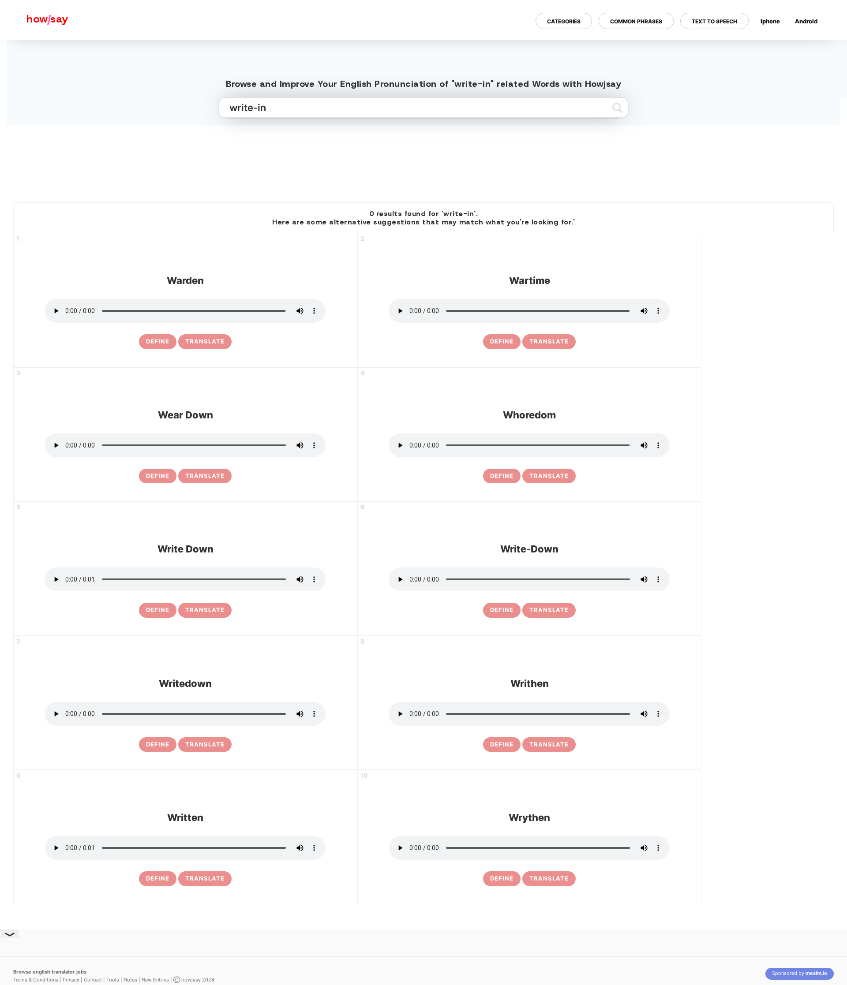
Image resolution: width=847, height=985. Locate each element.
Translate (205, 341)
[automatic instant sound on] (809, 50)
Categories (564, 21)
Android (806, 21)
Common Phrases (636, 21)
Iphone (770, 21)
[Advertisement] (423, 160)
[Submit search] (617, 108)
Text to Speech (714, 21)
